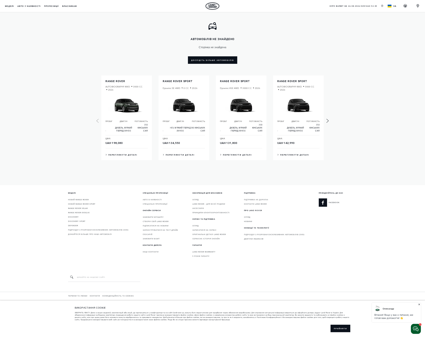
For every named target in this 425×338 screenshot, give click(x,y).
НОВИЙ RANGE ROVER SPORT (81, 204)
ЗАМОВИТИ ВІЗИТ (151, 238)
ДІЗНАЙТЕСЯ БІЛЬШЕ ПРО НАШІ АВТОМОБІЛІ (90, 234)
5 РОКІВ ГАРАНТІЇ (200, 256)
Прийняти (340, 328)
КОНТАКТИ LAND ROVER (255, 204)
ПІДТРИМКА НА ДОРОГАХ (256, 199)
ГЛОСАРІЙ (147, 234)
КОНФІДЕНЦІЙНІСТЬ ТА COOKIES (118, 296)
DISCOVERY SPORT (76, 221)
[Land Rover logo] (212, 6)
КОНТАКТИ (95, 296)
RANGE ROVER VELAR (78, 208)
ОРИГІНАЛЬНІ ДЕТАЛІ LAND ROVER (209, 234)
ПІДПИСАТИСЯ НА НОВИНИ (156, 226)
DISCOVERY (73, 217)
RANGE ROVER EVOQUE (79, 212)
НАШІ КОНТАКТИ (151, 252)
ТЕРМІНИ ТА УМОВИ (77, 296)
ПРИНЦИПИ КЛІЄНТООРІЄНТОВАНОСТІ (211, 212)
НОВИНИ (248, 221)
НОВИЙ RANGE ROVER (78, 199)
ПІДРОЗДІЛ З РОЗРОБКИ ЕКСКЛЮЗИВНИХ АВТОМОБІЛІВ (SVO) (98, 230)
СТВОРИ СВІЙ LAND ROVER (156, 221)
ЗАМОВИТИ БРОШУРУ (153, 217)
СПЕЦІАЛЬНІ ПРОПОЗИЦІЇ (155, 204)
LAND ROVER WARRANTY (203, 252)
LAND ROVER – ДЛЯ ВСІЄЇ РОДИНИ (208, 204)
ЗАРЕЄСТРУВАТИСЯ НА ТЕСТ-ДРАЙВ (160, 230)
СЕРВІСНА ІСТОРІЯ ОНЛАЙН (206, 238)
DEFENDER (73, 225)
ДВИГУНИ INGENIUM (253, 239)
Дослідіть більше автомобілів (212, 60)
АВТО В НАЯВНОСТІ (152, 199)
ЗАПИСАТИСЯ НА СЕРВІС (204, 230)
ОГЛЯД (195, 199)
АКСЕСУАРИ (198, 208)
